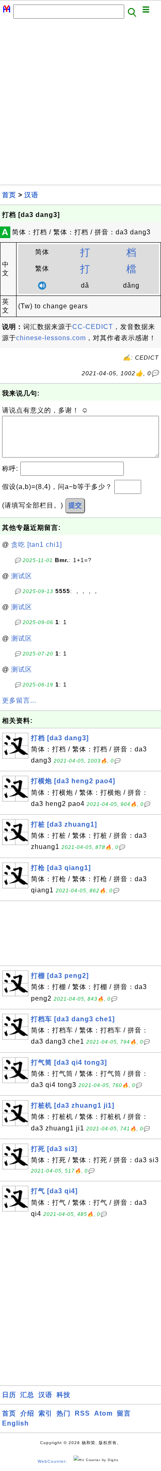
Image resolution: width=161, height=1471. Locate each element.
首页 (9, 194)
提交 (75, 505)
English (15, 1423)
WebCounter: (52, 1461)
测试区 (21, 575)
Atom (103, 1413)
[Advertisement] (80, 104)
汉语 (31, 194)
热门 (64, 1413)
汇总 (27, 1394)
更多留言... (19, 700)
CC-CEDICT (92, 326)
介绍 (27, 1413)
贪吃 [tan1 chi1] (36, 544)
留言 (124, 1413)
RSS (82, 1413)
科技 (64, 1394)
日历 (9, 1394)
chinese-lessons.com (51, 337)
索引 (45, 1413)
